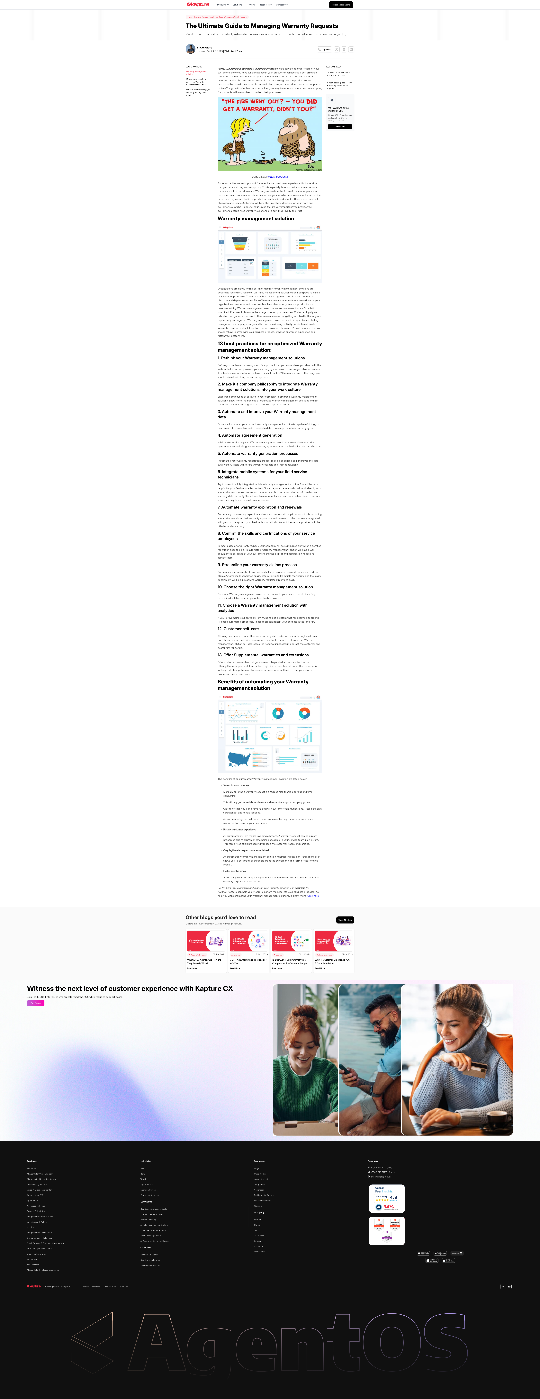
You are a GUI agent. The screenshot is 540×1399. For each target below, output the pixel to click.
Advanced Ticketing (36, 1206)
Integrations (259, 1184)
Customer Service (200, 17)
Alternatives (235, 955)
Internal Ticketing (148, 1219)
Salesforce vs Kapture (150, 1260)
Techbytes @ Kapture (264, 1195)
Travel (143, 1179)
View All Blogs (345, 920)
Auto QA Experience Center (39, 1248)
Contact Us (259, 1246)
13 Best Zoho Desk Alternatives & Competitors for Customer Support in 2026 (290, 961)
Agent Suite (32, 1200)
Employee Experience (36, 1254)
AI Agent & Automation (197, 955)
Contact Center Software (152, 1214)
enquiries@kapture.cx (381, 1177)
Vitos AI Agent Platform (37, 1222)
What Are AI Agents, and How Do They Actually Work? (204, 961)
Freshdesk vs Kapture (150, 1265)
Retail (143, 1174)
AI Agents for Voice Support (40, 1174)
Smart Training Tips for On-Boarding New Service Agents (340, 85)
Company (281, 5)
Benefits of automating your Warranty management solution (198, 92)
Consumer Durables (149, 1195)
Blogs (256, 1168)
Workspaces (32, 1259)
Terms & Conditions (91, 1286)
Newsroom (259, 1190)
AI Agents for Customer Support (155, 1241)
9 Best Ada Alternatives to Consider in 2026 (248, 961)
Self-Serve (31, 1168)
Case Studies (260, 1174)
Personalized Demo (341, 5)
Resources (264, 5)
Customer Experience (324, 955)
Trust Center (259, 1251)
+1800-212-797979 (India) (383, 1172)
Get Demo (36, 1003)
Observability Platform (37, 1184)
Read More (192, 968)
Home (190, 17)
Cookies (124, 1286)
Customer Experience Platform (154, 1230)
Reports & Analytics (36, 1211)
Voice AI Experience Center (39, 1190)
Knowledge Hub (261, 1179)
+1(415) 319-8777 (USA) (381, 1167)
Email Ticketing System (150, 1235)
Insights (30, 1227)
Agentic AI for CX (35, 1195)
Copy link (326, 49)
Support (258, 1241)
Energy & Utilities (148, 1190)
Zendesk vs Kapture (149, 1254)
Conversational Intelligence (39, 1238)
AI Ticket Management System (154, 1225)
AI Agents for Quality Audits (39, 1232)
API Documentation (263, 1200)
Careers (257, 1225)
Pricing (252, 5)
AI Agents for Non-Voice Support (42, 1179)
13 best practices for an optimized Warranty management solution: (197, 82)
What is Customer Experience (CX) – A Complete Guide (334, 961)
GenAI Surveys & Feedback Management (45, 1243)
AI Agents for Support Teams (40, 1216)
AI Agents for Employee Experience (43, 1270)
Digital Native (146, 1184)
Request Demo (340, 126)
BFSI (142, 1168)
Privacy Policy (110, 1286)
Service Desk (33, 1264)
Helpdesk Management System (154, 1209)
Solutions (237, 5)
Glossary (258, 1206)
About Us (258, 1219)
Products (221, 5)
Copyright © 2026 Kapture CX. (59, 1286)
